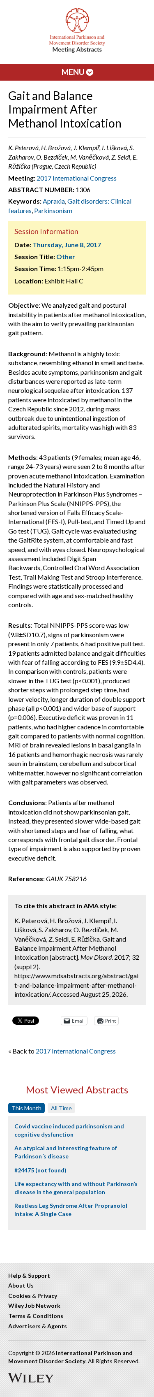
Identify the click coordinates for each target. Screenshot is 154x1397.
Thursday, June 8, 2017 (66, 244)
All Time (61, 1108)
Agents (57, 1326)
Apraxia (54, 201)
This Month (26, 1108)
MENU (74, 72)
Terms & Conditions (35, 1315)
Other (65, 256)
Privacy (47, 1295)
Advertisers (24, 1326)
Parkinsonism (53, 210)
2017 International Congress (77, 178)
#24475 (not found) (40, 1170)
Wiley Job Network (34, 1305)
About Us (21, 1285)
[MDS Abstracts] (77, 51)
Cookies (19, 1295)
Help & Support (29, 1275)
